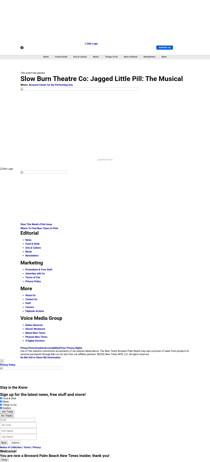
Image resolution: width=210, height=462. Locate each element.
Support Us (165, 47)
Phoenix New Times (36, 336)
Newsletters (149, 57)
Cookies (40, 347)
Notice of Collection (11, 447)
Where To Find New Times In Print (39, 228)
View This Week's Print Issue (36, 224)
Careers (29, 307)
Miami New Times (35, 332)
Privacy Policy (33, 281)
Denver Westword (35, 328)
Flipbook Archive (34, 311)
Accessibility (51, 347)
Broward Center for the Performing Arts (51, 84)
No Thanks (7, 415)
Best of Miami (130, 57)
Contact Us (31, 299)
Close (4, 459)
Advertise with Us (35, 273)
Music (96, 57)
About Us (30, 295)
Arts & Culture (80, 57)
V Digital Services (35, 340)
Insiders (7, 408)
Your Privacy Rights (71, 347)
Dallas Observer (34, 325)
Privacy (24, 347)
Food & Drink (61, 57)
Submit (15, 442)
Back (4, 442)
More (164, 57)
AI (59, 347)
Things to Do (10, 404)
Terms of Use (32, 277)
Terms (32, 347)
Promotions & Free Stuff (38, 269)
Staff (28, 303)
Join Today (7, 411)
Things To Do (111, 57)
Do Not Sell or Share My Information (40, 357)
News (46, 57)
